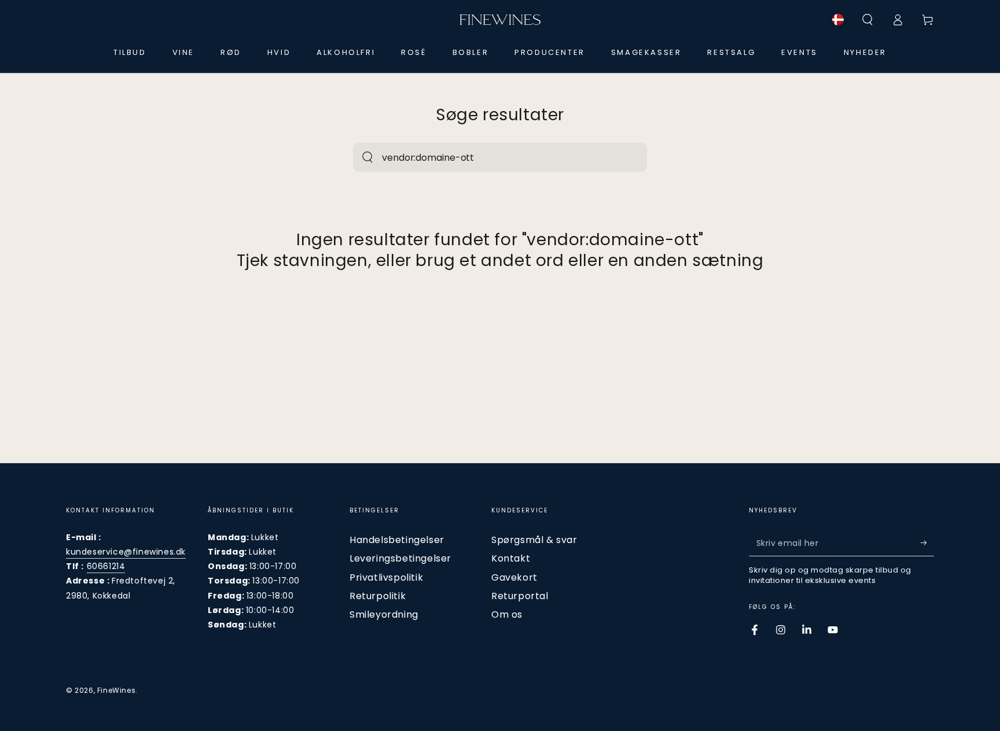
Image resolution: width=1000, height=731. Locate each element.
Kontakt (510, 558)
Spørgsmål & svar (534, 540)
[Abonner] (927, 543)
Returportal (520, 596)
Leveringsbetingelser (400, 558)
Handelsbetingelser (397, 540)
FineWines (116, 690)
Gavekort (514, 577)
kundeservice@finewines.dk (126, 552)
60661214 (106, 566)
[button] (867, 19)
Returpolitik (378, 596)
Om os (507, 614)
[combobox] (487, 157)
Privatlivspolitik (386, 577)
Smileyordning (384, 614)
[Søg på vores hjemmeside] (367, 157)
